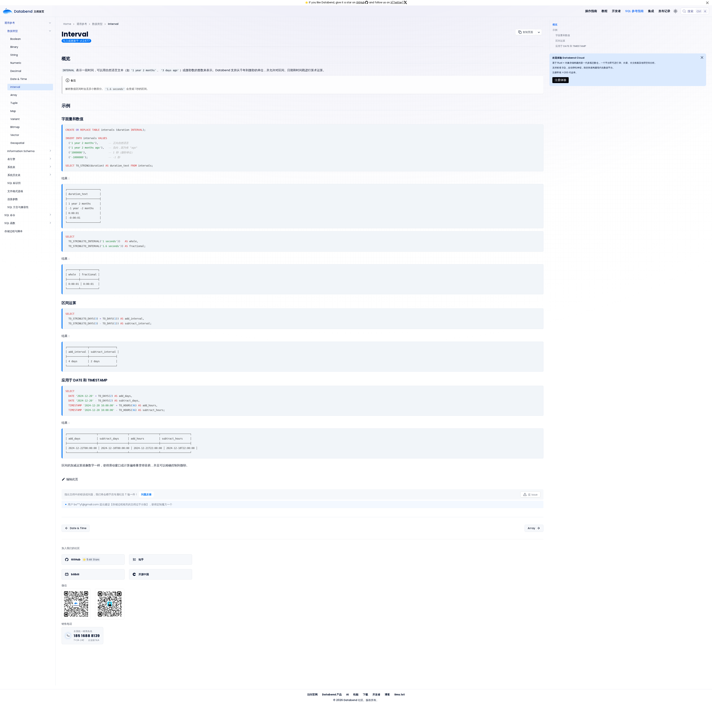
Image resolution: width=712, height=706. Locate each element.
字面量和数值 (563, 35)
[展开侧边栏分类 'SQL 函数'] (50, 223)
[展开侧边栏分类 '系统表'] (50, 167)
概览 (555, 24)
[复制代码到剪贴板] (539, 129)
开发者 (616, 11)
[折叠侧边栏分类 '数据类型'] (50, 31)
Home (67, 24)
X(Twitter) (396, 2)
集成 (651, 11)
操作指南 (591, 11)
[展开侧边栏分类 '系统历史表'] (50, 175)
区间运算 (560, 40)
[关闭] (707, 2)
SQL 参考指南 (634, 11)
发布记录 (664, 11)
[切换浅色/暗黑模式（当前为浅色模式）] (675, 11)
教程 (604, 11)
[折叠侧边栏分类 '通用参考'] (50, 23)
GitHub (360, 2)
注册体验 (560, 80)
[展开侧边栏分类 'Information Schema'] (50, 151)
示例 (555, 30)
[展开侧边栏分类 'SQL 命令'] (50, 215)
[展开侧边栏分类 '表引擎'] (50, 159)
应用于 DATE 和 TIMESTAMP (571, 46)
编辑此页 (72, 479)
